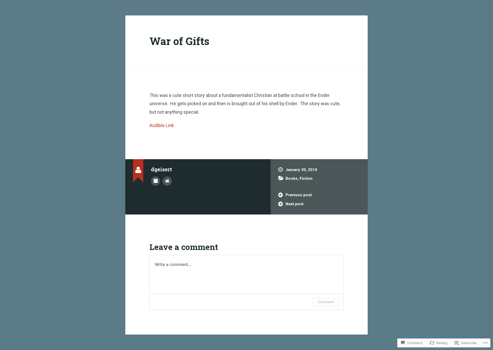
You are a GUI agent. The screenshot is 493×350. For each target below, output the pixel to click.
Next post (295, 204)
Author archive (155, 181)
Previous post (299, 195)
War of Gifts (179, 41)
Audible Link (161, 125)
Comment (326, 302)
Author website (167, 181)
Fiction (306, 178)
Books (292, 178)
